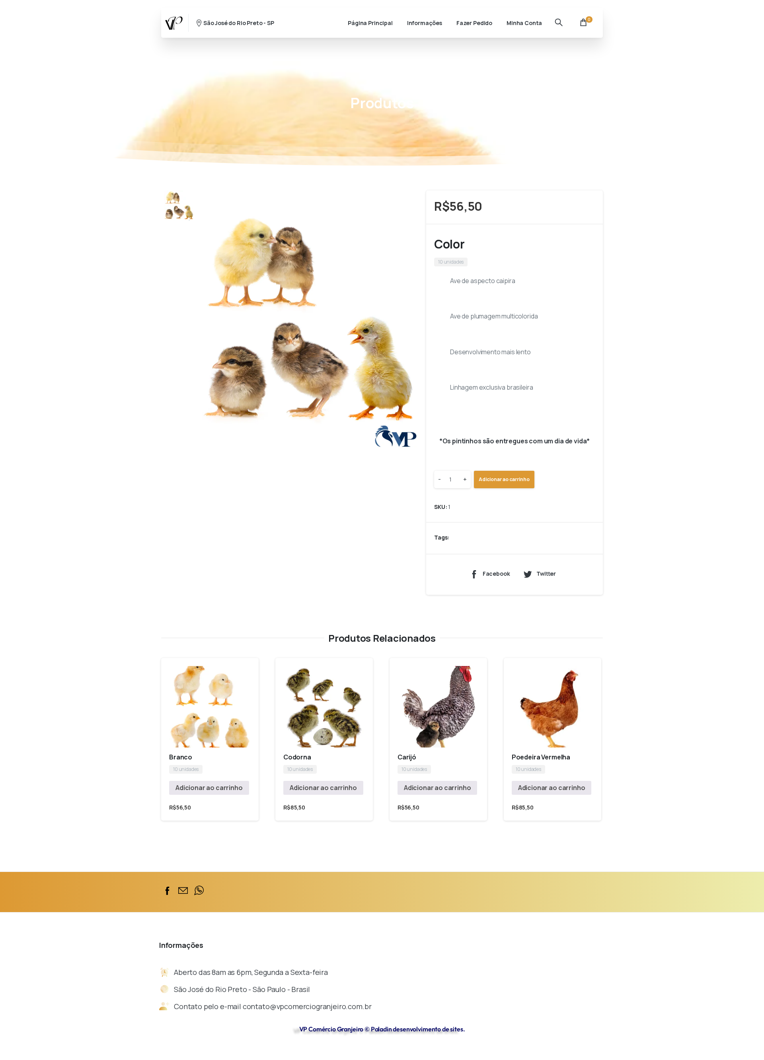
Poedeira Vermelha (541, 757)
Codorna (297, 757)
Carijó (407, 757)
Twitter (546, 574)
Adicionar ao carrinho (504, 479)
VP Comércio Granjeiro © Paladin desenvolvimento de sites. (382, 1029)
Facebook (496, 574)
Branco (180, 757)
